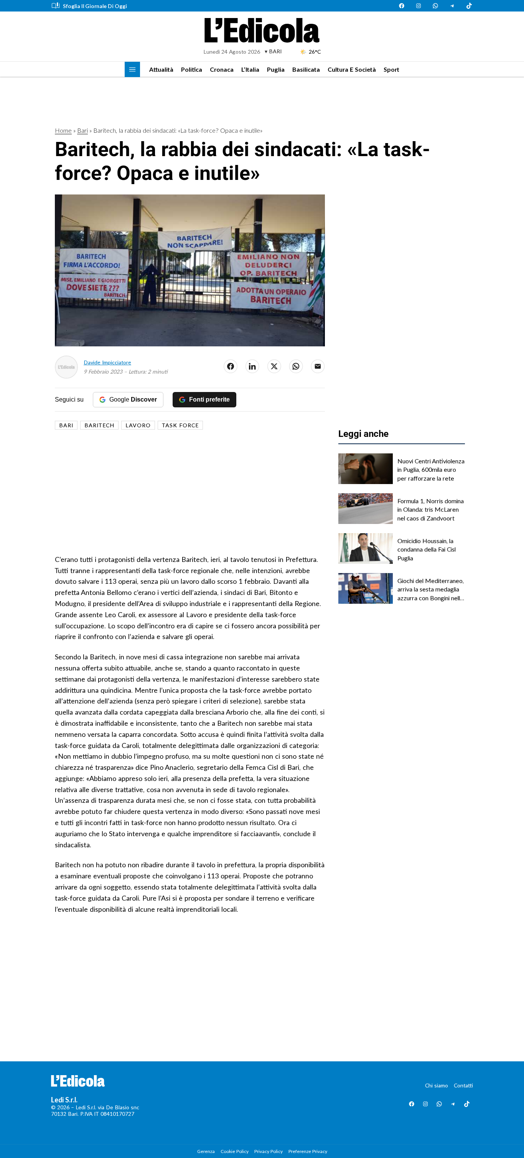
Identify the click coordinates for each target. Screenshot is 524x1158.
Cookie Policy (235, 1151)
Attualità (161, 69)
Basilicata (306, 69)
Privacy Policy (268, 1151)
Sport (391, 69)
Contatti (463, 1085)
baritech (99, 425)
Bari (82, 130)
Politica (191, 69)
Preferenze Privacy (307, 1151)
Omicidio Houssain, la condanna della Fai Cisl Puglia (426, 549)
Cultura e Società (352, 69)
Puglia (276, 69)
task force (180, 425)
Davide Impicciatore (107, 362)
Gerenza (206, 1151)
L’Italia (250, 69)
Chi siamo (436, 1085)
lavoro (138, 425)
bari (66, 425)
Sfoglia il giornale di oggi (95, 6)
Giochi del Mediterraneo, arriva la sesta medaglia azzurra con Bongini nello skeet (430, 589)
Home (63, 130)
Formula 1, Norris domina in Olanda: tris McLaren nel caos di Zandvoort (430, 509)
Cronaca (222, 69)
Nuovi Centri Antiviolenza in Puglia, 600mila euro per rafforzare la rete (431, 469)
